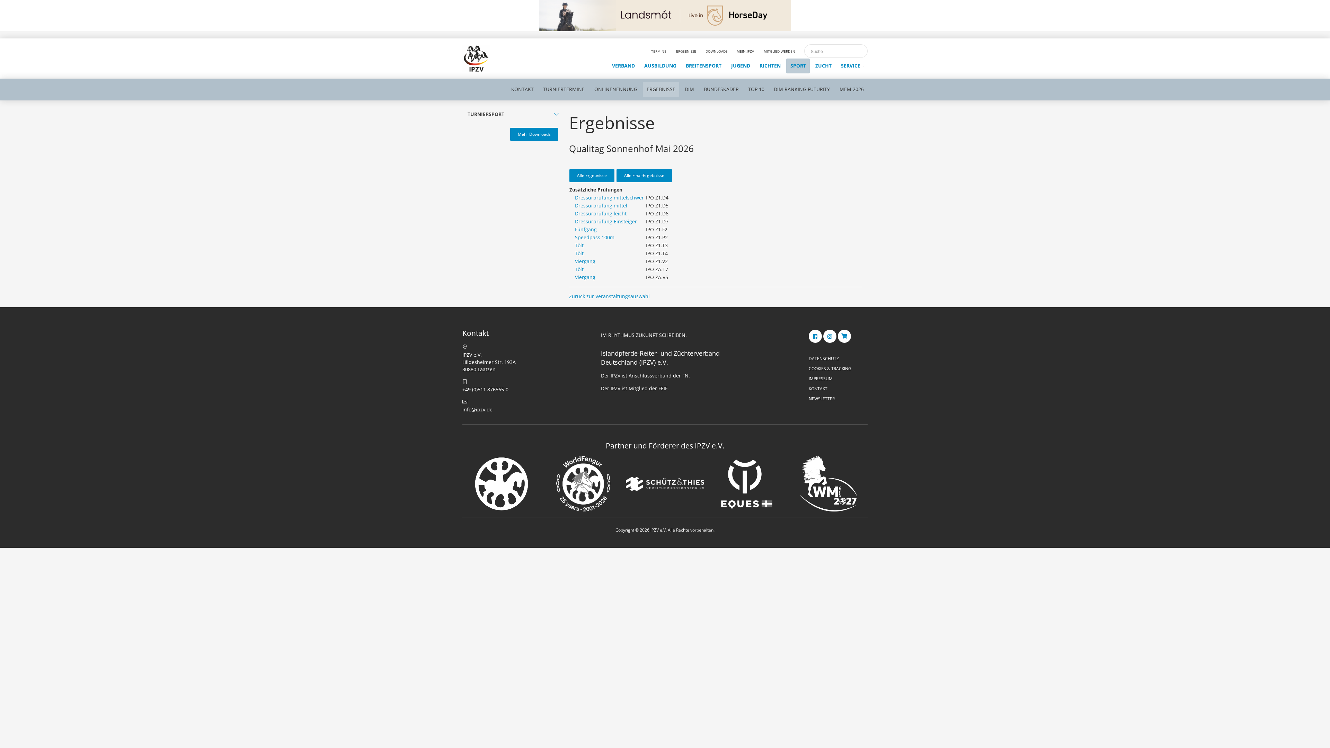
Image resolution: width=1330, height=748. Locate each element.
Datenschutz (824, 359)
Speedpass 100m (594, 237)
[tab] (513, 115)
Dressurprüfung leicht (601, 213)
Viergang (585, 261)
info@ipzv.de (477, 409)
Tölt (579, 245)
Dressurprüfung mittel (601, 205)
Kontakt (818, 389)
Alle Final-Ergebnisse (644, 175)
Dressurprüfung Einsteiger (606, 221)
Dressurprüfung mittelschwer (609, 197)
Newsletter (822, 399)
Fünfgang (586, 229)
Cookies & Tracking (830, 369)
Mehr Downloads (534, 134)
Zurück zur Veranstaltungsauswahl (609, 296)
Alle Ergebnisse (592, 175)
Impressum (821, 379)
